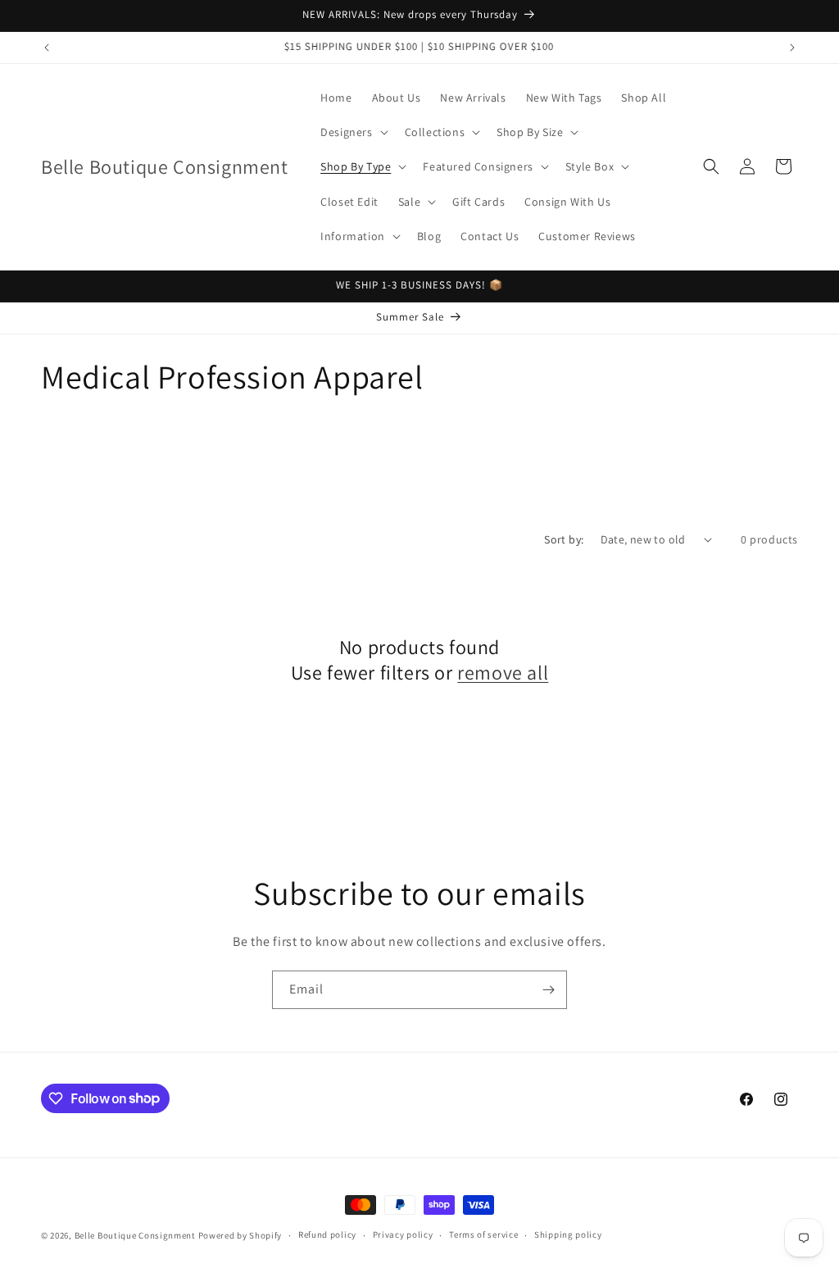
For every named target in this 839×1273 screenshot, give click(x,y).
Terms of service (483, 1234)
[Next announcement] (792, 47)
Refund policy (327, 1234)
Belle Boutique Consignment (135, 1235)
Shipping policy (568, 1234)
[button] (352, 132)
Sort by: (563, 539)
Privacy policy (403, 1234)
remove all (502, 672)
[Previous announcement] (47, 47)
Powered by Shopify (240, 1235)
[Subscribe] (548, 990)
